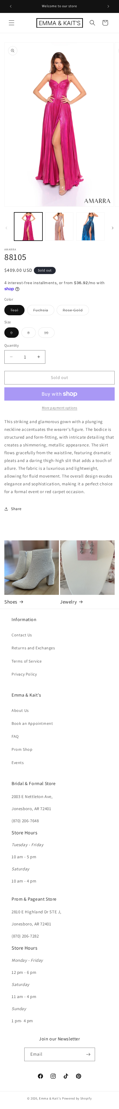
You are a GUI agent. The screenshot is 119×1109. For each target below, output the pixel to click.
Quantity (11, 345)
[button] (11, 22)
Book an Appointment (32, 723)
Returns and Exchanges (33, 647)
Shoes (10, 602)
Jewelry (68, 602)
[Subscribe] (88, 1054)
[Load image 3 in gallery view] (90, 226)
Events (18, 762)
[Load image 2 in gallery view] (59, 226)
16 (49, 334)
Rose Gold (76, 311)
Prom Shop (22, 749)
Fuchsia (43, 311)
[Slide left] (6, 228)
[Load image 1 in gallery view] (28, 226)
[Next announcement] (108, 6)
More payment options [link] (59, 407)
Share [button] (16, 508)
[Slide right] (112, 228)
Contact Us (22, 635)
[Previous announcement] (10, 6)
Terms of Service (27, 661)
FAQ (15, 736)
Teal (17, 311)
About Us (20, 710)
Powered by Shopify (77, 1098)
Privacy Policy (24, 674)
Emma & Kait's (50, 1098)
